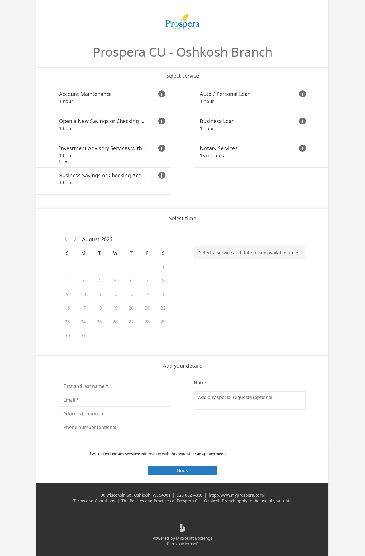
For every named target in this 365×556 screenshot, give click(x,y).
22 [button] (163, 308)
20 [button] (131, 308)
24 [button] (83, 322)
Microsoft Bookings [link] (194, 538)
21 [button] (147, 308)
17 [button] (83, 308)
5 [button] (115, 280)
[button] (66, 239)
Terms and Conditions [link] (94, 500)
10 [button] (83, 294)
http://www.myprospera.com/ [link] (237, 495)
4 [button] (99, 280)
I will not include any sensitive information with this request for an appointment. (158, 453)
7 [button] (147, 280)
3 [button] (83, 280)
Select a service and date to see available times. (250, 252)
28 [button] (147, 322)
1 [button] (163, 267)
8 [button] (163, 280)
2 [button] (67, 280)
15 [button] (163, 294)
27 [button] (131, 322)
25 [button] (99, 322)
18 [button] (99, 308)
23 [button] (67, 322)
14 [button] (147, 294)
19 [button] (115, 308)
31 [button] (83, 335)
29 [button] (163, 322)
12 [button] (115, 294)
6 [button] (131, 280)
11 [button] (99, 294)
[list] (182, 140)
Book (182, 470)
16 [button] (67, 308)
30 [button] (67, 335)
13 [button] (131, 294)
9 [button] (67, 294)
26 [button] (115, 322)
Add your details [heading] (182, 365)
